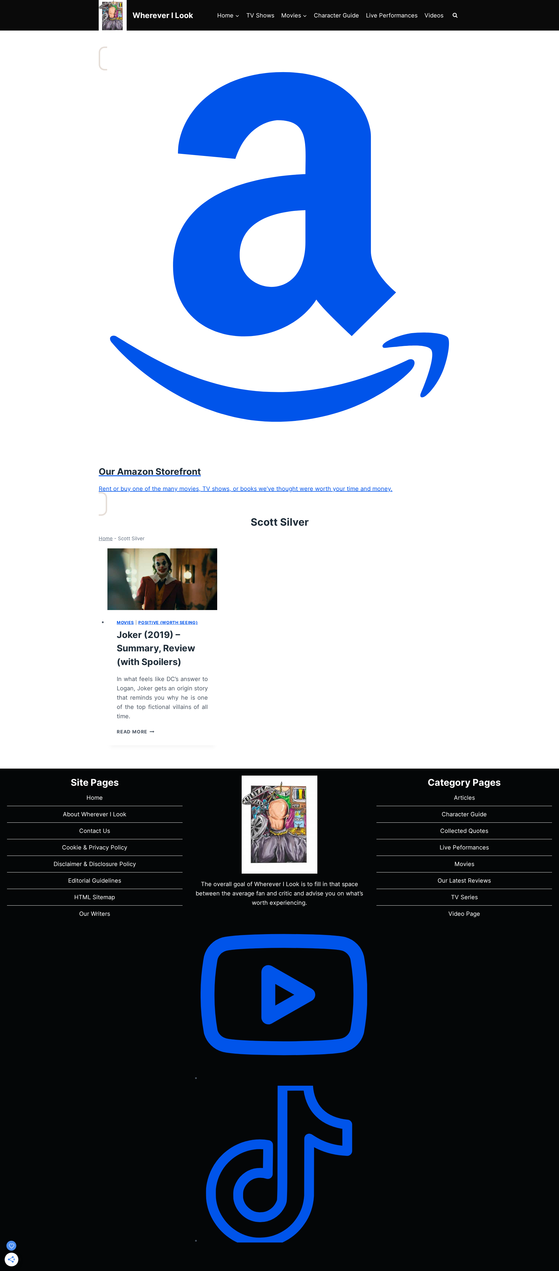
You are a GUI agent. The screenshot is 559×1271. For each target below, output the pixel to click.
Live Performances (392, 15)
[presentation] (162, 579)
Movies (125, 622)
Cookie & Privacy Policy (94, 847)
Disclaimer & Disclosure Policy (95, 864)
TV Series (464, 897)
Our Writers (94, 913)
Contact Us (94, 830)
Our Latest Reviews (464, 880)
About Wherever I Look (94, 814)
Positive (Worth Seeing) (168, 622)
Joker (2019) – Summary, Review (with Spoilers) (156, 648)
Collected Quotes (464, 830)
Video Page (464, 913)
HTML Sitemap (94, 897)
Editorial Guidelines (94, 880)
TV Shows (260, 15)
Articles (464, 797)
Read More (135, 732)
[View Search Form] (455, 15)
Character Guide (336, 15)
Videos (433, 15)
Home (106, 538)
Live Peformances (464, 847)
